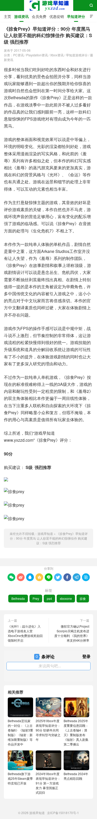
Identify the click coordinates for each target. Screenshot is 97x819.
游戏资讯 (21, 16)
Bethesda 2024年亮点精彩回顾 (76, 776)
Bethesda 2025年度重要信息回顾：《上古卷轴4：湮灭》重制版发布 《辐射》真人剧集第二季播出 (76, 732)
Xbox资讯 (57, 55)
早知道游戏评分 (77, 55)
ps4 (49, 598)
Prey (36, 598)
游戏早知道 (48, 5)
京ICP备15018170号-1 (63, 812)
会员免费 (39, 16)
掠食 (83, 598)
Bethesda (18, 598)
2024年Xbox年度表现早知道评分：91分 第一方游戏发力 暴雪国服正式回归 (48, 783)
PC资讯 (18, 55)
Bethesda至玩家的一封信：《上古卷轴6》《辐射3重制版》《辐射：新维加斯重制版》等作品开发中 (20, 732)
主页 (7, 16)
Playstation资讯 (37, 55)
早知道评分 (76, 16)
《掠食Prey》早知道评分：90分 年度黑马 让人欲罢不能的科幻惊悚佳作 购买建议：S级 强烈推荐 (49, 538)
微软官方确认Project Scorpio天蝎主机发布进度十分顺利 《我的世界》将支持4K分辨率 (71, 633)
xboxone (66, 598)
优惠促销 (56, 16)
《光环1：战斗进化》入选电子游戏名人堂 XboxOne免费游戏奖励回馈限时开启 (25, 633)
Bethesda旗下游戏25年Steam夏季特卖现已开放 (20, 778)
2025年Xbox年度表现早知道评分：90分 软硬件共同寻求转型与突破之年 (48, 730)
